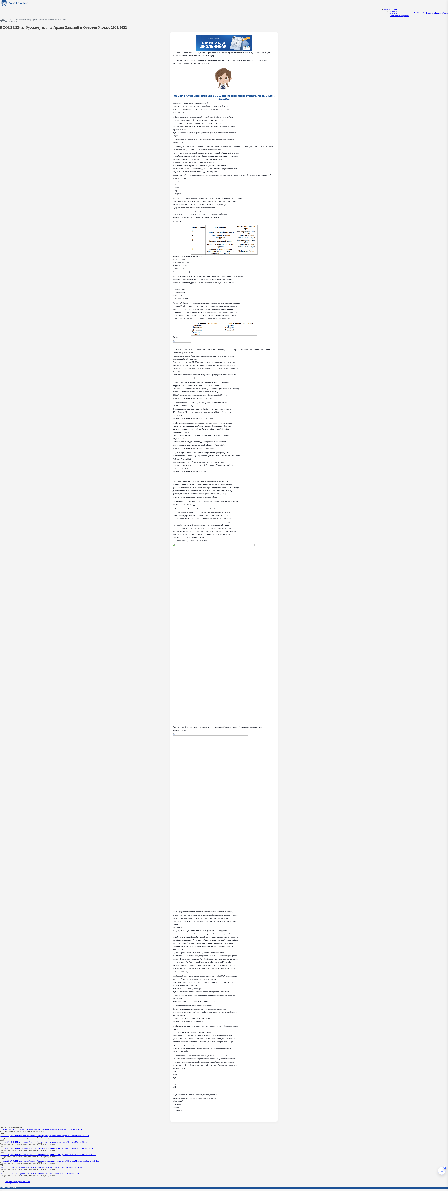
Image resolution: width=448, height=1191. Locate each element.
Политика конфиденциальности (17, 1182)
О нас (413, 13)
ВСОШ (3, 22)
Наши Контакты (11, 1184)
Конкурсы (393, 14)
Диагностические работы (399, 16)
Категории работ (390, 9)
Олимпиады (393, 11)
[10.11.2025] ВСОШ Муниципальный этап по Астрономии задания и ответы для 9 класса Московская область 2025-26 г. (48, 1148)
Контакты (421, 13)
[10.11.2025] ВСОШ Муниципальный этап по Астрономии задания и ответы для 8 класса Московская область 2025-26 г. (48, 1155)
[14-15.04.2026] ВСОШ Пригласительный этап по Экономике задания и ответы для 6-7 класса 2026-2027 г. (42, 1129)
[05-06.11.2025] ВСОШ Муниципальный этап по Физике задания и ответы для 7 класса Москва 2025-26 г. (42, 1174)
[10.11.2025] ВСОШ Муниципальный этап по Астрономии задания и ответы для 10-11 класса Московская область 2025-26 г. (49, 1161)
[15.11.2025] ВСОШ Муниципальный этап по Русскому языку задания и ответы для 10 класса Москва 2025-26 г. (44, 1142)
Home (2, 20)
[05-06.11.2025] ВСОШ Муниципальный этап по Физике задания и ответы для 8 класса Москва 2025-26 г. (42, 1167)
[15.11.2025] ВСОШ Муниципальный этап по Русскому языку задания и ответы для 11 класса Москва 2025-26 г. (44, 1136)
